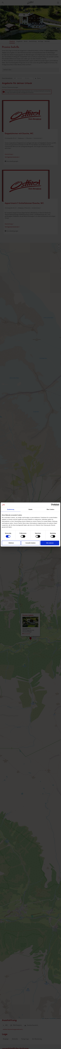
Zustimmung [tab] (10, 509)
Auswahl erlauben (30, 543)
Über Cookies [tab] (50, 509)
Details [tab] (30, 509)
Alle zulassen (50, 543)
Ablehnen (11, 543)
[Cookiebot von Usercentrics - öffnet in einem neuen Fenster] (52, 505)
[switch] (23, 537)
